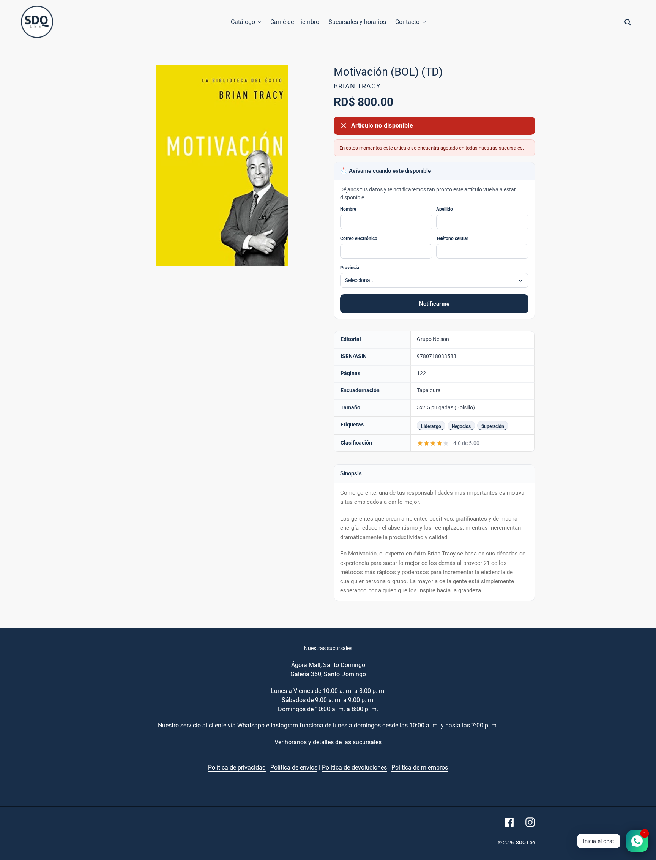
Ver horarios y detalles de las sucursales (328, 742)
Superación (492, 426)
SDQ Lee (525, 842)
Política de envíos (293, 767)
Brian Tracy (357, 86)
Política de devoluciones (354, 767)
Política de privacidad (237, 767)
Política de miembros (419, 767)
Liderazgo (431, 426)
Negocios (461, 426)
